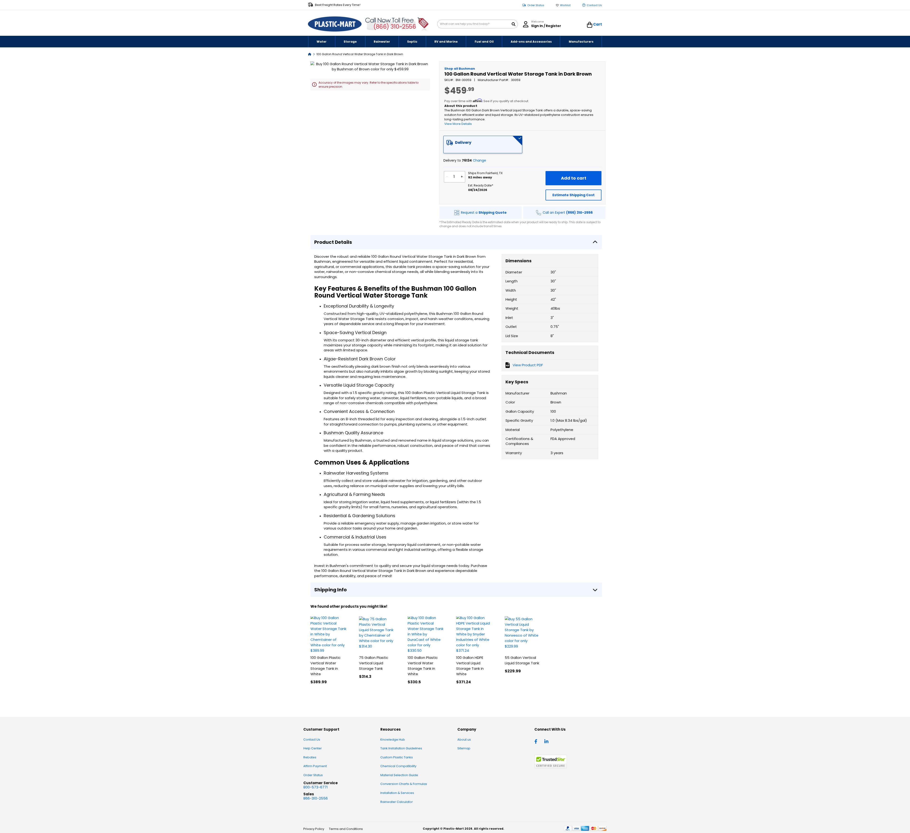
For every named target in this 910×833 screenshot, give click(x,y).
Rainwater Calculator (396, 802)
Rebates (309, 757)
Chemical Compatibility (398, 766)
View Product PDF (528, 364)
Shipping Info (330, 589)
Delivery (463, 142)
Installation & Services (397, 793)
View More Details (458, 124)
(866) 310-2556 (394, 27)
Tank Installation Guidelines (401, 748)
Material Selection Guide (399, 775)
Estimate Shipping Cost (573, 195)
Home (309, 54)
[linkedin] (547, 741)
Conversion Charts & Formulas (403, 784)
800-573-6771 (315, 787)
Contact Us (594, 5)
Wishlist (565, 5)
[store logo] (334, 24)
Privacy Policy (313, 829)
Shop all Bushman (459, 68)
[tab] (483, 144)
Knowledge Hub (392, 739)
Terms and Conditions (346, 829)
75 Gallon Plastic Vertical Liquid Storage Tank (373, 663)
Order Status (535, 5)
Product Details (333, 242)
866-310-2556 (315, 798)
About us (464, 739)
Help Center (312, 748)
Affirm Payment (315, 766)
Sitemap (463, 748)
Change (479, 160)
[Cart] (589, 25)
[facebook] (537, 741)
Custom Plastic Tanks (396, 757)
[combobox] (477, 24)
